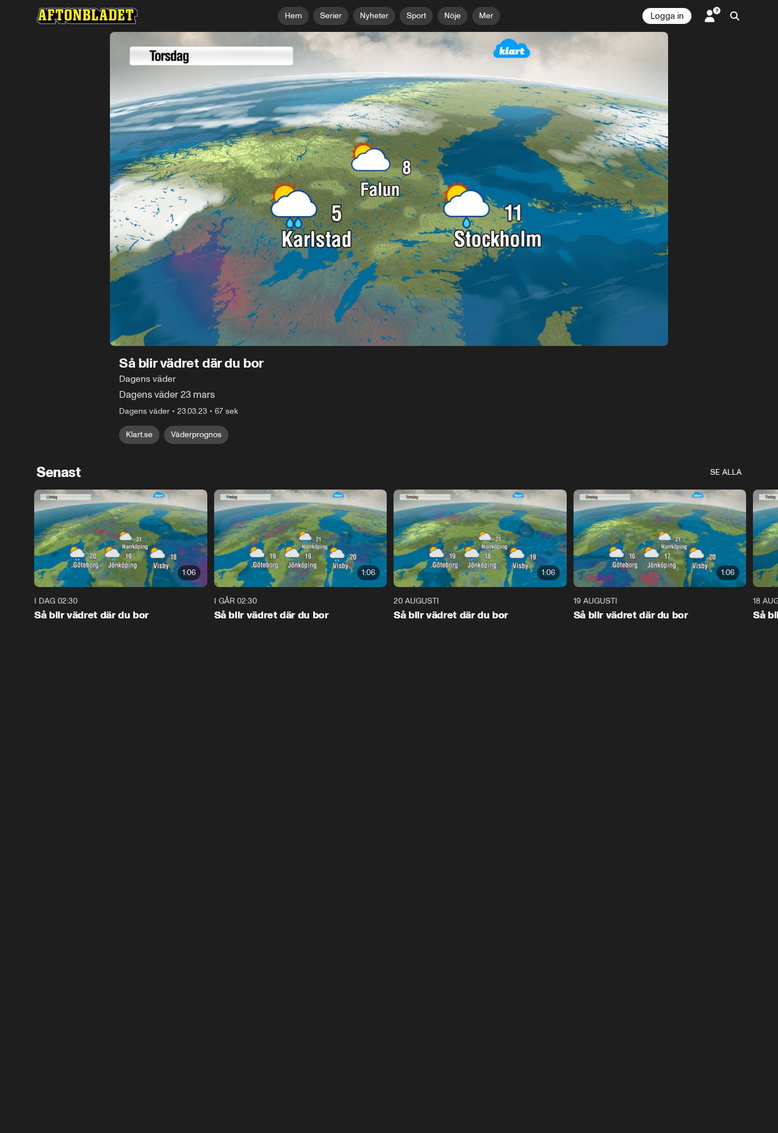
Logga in (666, 16)
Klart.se (139, 434)
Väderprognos (196, 434)
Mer (486, 16)
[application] (389, 189)
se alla (726, 472)
